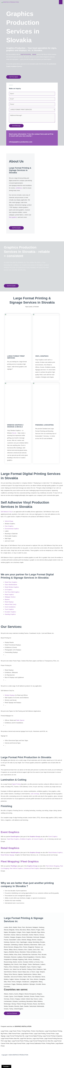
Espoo (29, 967)
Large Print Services (26, 1038)
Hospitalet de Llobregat (10, 959)
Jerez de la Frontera (16, 977)
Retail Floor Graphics (11, 582)
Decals (14, 433)
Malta (35, 1001)
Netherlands (40, 1006)
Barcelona (23, 930)
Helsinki (23, 939)
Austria (16, 994)
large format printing (26, 54)
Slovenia (16, 1006)
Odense (34, 974)
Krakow (13, 935)
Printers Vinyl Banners (37, 1031)
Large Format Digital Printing (33, 1036)
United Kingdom (18, 1009)
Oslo (17, 942)
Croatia (6, 996)
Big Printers (4, 1033)
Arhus (15, 954)
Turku (31, 979)
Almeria (36, 979)
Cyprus (11, 996)
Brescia (15, 974)
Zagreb (28, 932)
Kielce (11, 967)
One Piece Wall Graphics (12, 592)
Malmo (44, 957)
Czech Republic (18, 996)
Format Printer (50, 1033)
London (6, 927)
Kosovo (36, 999)
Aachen (20, 962)
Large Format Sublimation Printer (35, 1043)
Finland (37, 996)
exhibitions (19, 188)
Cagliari (11, 979)
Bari (38, 949)
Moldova (39, 1001)
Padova (6, 967)
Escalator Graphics (10, 612)
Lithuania (15, 1001)
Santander (7, 977)
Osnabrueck (25, 981)
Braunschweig (8, 962)
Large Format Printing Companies (52, 1036)
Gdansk (20, 944)
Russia (35, 1004)
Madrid (15, 927)
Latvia (40, 999)
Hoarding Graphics (10, 614)
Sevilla (31, 935)
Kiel (12, 964)
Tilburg (6, 974)
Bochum (10, 947)
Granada (25, 962)
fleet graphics (13, 217)
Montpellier (23, 967)
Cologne (18, 932)
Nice (25, 949)
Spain (21, 1006)
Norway (14, 1004)
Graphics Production (15, 48)
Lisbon (19, 939)
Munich (33, 930)
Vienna (17, 930)
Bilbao (11, 949)
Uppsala (20, 974)
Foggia (13, 984)
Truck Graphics (9, 609)
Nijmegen (32, 984)
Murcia (15, 949)
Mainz (39, 974)
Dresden (42, 942)
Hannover (12, 942)
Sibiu (5, 981)
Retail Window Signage (7, 855)
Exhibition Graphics (25, 839)
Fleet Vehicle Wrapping (52, 866)
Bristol (6, 947)
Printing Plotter (26, 1031)
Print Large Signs (6, 1041)
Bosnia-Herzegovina (30, 994)
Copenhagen (23, 942)
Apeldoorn (26, 984)
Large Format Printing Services (53, 1038)
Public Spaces (20, 720)
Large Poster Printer (15, 1031)
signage (34, 54)
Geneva (17, 979)
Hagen (39, 967)
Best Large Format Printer (17, 1043)
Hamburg (41, 927)
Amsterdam (25, 935)
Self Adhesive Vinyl (6, 511)
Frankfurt (6, 937)
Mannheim (23, 952)
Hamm (25, 977)
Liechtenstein (8, 1001)
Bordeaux (16, 967)
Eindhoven (40, 969)
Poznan (6, 939)
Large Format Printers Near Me (10, 1038)
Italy (31, 999)
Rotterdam (29, 937)
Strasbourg (36, 959)
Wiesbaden (7, 957)
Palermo (36, 935)
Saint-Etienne (8, 972)
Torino (24, 932)
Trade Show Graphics (13, 839)
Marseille (33, 932)
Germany (6, 999)
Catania (30, 949)
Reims (29, 977)
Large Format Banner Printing (53, 1031)
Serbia (6, 1006)
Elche (10, 974)
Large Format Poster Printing (20, 1041)
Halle (25, 959)
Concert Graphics (38, 839)
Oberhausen (36, 964)
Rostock (6, 969)
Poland (19, 1004)
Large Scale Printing (40, 1033)
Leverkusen (7, 984)
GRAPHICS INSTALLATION (23, 1026)
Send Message (16, 125)
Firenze (25, 947)
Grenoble (38, 984)
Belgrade (11, 930)
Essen (24, 937)
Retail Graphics (9, 594)
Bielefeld (11, 952)
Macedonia (29, 1001)
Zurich (35, 949)
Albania (6, 994)
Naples (6, 932)
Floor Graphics (9, 526)
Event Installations (10, 607)
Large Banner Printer (27, 1033)
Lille (28, 979)
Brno (20, 947)
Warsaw (6, 930)
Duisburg (6, 942)
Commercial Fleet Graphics (32, 868)
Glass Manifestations (11, 584)
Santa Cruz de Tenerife (19, 969)
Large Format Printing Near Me (15, 1036)
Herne (43, 977)
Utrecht (16, 964)
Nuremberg (36, 942)
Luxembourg (22, 1001)
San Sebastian (36, 977)
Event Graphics (10, 832)
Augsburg (21, 959)
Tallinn (40, 944)
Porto (39, 954)
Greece (12, 999)
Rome (19, 927)
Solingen (18, 981)
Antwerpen (7, 944)
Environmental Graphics (12, 528)
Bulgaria (39, 994)
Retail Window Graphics (12, 587)
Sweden (26, 1006)
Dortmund (36, 937)
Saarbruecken (27, 974)
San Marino (41, 1004)
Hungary (17, 999)
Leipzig (30, 942)
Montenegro (7, 1004)
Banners (7, 599)
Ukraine (6, 1009)
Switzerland (32, 1006)
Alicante (44, 954)
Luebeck (42, 964)
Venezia (6, 954)
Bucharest (29, 927)
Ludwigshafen (34, 981)
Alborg (40, 981)
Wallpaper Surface (10, 597)
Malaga (29, 939)
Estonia (32, 996)
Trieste (30, 964)
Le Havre (32, 972)
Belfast (11, 954)
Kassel (20, 972)
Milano (28, 930)
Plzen (9, 981)
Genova (41, 935)
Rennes (14, 972)
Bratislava (27, 944)
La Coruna (37, 962)
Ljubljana (19, 957)
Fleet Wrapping (10, 861)
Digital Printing (16, 784)
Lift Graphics (8, 589)
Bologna (16, 947)
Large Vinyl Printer (37, 1038)
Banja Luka (25, 972)
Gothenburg (14, 944)
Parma (13, 981)
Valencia (18, 935)
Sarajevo (39, 939)
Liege (37, 972)
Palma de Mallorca (32, 952)
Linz (11, 969)
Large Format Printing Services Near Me (41, 1041)
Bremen (34, 939)
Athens (43, 932)
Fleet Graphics (30, 861)
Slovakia (10, 1006)
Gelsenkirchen (26, 954)
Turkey (11, 1009)
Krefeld (31, 962)
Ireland (28, 999)
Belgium (21, 994)
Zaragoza (18, 937)
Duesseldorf (12, 939)
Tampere (42, 972)
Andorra (11, 994)
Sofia (42, 930)
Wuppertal (31, 947)
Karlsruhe (34, 954)
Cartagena (42, 979)
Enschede (7, 986)
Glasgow (12, 937)
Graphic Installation (11, 66)
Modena (6, 979)
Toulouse (37, 947)
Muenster (14, 957)
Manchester (33, 944)
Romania (29, 1004)
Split (44, 969)
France (42, 996)
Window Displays (10, 695)
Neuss (44, 984)
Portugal (23, 1004)
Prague (38, 930)
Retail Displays (9, 602)
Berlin (10, 927)
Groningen (23, 979)
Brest (19, 954)
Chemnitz (38, 957)
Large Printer (4, 1031)
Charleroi (34, 967)
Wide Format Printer (14, 1033)
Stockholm (7, 935)
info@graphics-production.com (20, 142)
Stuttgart (42, 937)
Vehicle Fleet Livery (10, 604)
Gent (20, 964)
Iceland (23, 999)
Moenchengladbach (28, 957)
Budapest (35, 927)
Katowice (20, 949)
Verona (30, 959)
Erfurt (34, 969)
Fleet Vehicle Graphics (16, 868)
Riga (38, 932)
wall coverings (35, 793)
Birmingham (12, 932)
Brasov (17, 952)
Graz (41, 962)
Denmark (26, 996)
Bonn (39, 952)
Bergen (25, 964)
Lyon (43, 944)
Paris (23, 927)
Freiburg (29, 969)
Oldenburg (19, 984)
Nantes (15, 962)
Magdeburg (7, 964)
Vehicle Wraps (9, 521)
